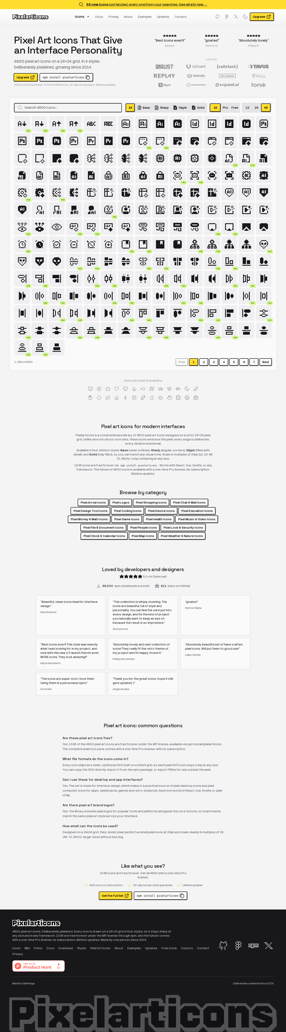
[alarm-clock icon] (39, 244)
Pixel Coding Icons (127, 511)
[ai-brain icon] (91, 158)
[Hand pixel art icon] (169, 397)
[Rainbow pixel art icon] (143, 397)
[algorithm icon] (229, 244)
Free (234, 108)
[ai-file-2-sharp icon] (91, 175)
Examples (145, 17)
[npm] (254, 946)
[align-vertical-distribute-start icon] (177, 330)
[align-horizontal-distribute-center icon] (125, 278)
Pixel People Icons (143, 527)
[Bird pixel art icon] (196, 389)
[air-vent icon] (143, 227)
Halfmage (29, 983)
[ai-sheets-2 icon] (143, 192)
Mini (27, 948)
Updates (163, 17)
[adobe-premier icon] (74, 141)
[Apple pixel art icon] (152, 397)
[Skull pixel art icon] (125, 389)
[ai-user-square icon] (143, 210)
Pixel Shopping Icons (151, 502)
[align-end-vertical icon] (56, 278)
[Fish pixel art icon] (143, 389)
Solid (200, 108)
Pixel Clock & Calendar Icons (104, 536)
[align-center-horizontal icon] (108, 261)
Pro (225, 108)
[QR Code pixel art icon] (134, 397)
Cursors (181, 17)
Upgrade (23, 77)
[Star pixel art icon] (108, 389)
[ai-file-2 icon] (39, 175)
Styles (81, 948)
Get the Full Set (112, 896)
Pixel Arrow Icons (93, 502)
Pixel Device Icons (161, 511)
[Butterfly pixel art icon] (169, 389)
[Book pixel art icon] (90, 397)
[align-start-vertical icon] (229, 313)
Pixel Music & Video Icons (196, 519)
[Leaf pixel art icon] (108, 397)
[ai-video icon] (212, 210)
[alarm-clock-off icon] (91, 244)
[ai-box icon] (22, 158)
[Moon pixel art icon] (187, 389)
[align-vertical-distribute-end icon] (108, 330)
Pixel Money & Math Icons (89, 519)
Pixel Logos (120, 502)
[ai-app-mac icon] (177, 141)
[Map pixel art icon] (152, 389)
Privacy (17, 954)
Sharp (164, 108)
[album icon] (160, 244)
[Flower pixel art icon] (99, 389)
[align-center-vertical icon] (177, 261)
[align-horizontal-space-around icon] (22, 313)
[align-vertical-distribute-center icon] (39, 330)
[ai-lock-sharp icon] (160, 175)
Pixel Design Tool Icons (90, 511)
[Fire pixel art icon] (134, 389)
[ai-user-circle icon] (125, 210)
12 (247, 108)
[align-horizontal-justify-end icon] (143, 296)
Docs (99, 17)
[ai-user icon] (39, 210)
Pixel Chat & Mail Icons (189, 502)
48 (266, 108)
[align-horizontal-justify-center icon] (74, 296)
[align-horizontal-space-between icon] (91, 313)
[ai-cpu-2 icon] (194, 158)
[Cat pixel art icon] (90, 389)
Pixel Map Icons (143, 536)
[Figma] (227, 17)
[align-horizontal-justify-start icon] (212, 296)
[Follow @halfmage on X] (236, 17)
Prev (182, 362)
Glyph (183, 108)
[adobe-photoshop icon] (264, 123)
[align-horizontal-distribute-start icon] (264, 278)
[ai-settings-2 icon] (39, 192)
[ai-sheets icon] (91, 192)
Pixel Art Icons (100, 948)
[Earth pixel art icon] (187, 397)
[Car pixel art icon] (160, 389)
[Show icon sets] (88, 17)
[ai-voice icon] (108, 227)
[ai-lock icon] (108, 175)
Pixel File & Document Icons (103, 527)
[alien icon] (22, 261)
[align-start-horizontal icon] (160, 313)
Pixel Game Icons (126, 519)
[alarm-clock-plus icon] (108, 244)
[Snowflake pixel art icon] (178, 397)
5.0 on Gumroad (154, 576)
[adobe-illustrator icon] (125, 123)
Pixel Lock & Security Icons (183, 527)
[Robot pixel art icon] (160, 397)
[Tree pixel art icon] (99, 397)
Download (65, 948)
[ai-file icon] (264, 158)
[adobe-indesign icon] (194, 123)
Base (146, 108)
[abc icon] (91, 123)
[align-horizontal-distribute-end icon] (194, 278)
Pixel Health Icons (158, 519)
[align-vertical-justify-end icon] (56, 347)
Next (265, 362)
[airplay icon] (246, 227)
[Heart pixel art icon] (116, 389)
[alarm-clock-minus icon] (74, 244)
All (130, 108)
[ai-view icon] (39, 227)
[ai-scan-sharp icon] (229, 175)
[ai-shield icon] (229, 192)
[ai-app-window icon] (212, 141)
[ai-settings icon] (246, 175)
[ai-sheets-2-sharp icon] (194, 192)
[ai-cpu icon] (160, 158)
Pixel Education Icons (197, 511)
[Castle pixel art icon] (196, 397)
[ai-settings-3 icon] (74, 192)
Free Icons (169, 948)
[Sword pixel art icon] (125, 397)
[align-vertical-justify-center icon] (246, 330)
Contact (203, 948)
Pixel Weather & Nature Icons (182, 536)
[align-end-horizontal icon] (246, 261)
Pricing (113, 17)
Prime (38, 948)
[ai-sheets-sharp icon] (212, 192)
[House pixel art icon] (116, 397)
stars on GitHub (175, 586)
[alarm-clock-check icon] (56, 244)
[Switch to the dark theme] (245, 17)
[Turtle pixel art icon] (178, 389)
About (128, 17)
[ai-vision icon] (56, 227)
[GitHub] (217, 17)
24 (256, 108)
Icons (79, 16)
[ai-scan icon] (212, 175)
